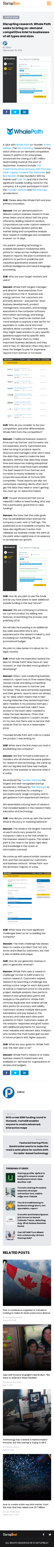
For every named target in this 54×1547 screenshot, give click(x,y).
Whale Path (22, 144)
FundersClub (26, 172)
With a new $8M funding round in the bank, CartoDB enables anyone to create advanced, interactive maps (26, 1123)
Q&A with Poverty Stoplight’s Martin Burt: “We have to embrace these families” (26, 1376)
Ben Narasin (9, 176)
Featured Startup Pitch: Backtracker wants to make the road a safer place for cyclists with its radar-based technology (27, 1148)
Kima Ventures (26, 169)
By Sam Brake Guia (11, 1512)
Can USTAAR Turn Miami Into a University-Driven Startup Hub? (30, 1235)
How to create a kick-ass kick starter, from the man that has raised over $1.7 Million (25, 1506)
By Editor (7, 47)
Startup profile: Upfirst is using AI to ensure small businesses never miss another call (31, 1177)
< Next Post (10, 1114)
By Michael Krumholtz (12, 1317)
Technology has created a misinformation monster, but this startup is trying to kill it (25, 1441)
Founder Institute (17, 189)
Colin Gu (21, 179)
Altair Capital (10, 172)
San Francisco (25, 148)
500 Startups (43, 169)
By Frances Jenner (11, 1447)
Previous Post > (42, 1139)
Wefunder (39, 172)
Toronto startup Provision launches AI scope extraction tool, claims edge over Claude (31, 1192)
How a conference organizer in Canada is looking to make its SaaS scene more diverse (26, 1312)
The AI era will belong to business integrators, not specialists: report (31, 1205)
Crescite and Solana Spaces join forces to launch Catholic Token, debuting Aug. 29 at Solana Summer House (32, 1220)
